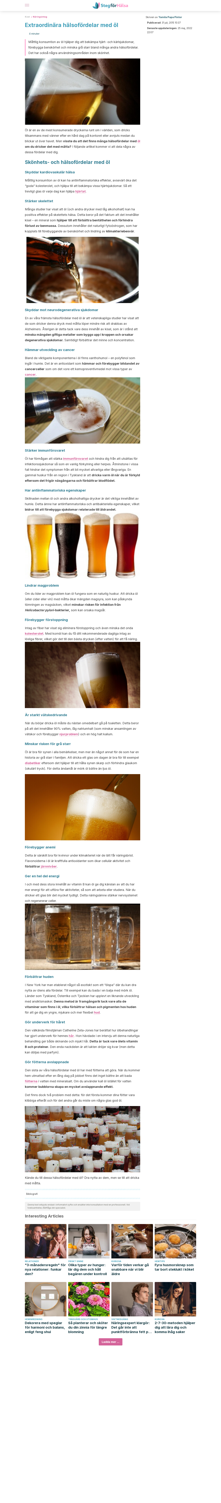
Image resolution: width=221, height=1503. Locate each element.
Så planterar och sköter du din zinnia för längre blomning (88, 1327)
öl (138, 141)
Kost (27, 16)
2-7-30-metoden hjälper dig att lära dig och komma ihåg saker (175, 1327)
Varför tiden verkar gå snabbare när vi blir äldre (130, 1269)
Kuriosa (116, 1261)
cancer (30, 374)
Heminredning (33, 1319)
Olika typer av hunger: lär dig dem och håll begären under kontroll (87, 1269)
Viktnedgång (119, 1319)
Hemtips (160, 1261)
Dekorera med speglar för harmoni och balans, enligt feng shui (45, 1327)
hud (97, 1012)
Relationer (32, 1261)
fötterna (31, 1081)
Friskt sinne (75, 1261)
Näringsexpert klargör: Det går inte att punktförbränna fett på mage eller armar (130, 1327)
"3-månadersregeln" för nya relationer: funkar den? (45, 1269)
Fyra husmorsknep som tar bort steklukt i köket (174, 1267)
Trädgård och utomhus (83, 1319)
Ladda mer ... (110, 1342)
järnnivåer (49, 866)
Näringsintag (40, 16)
